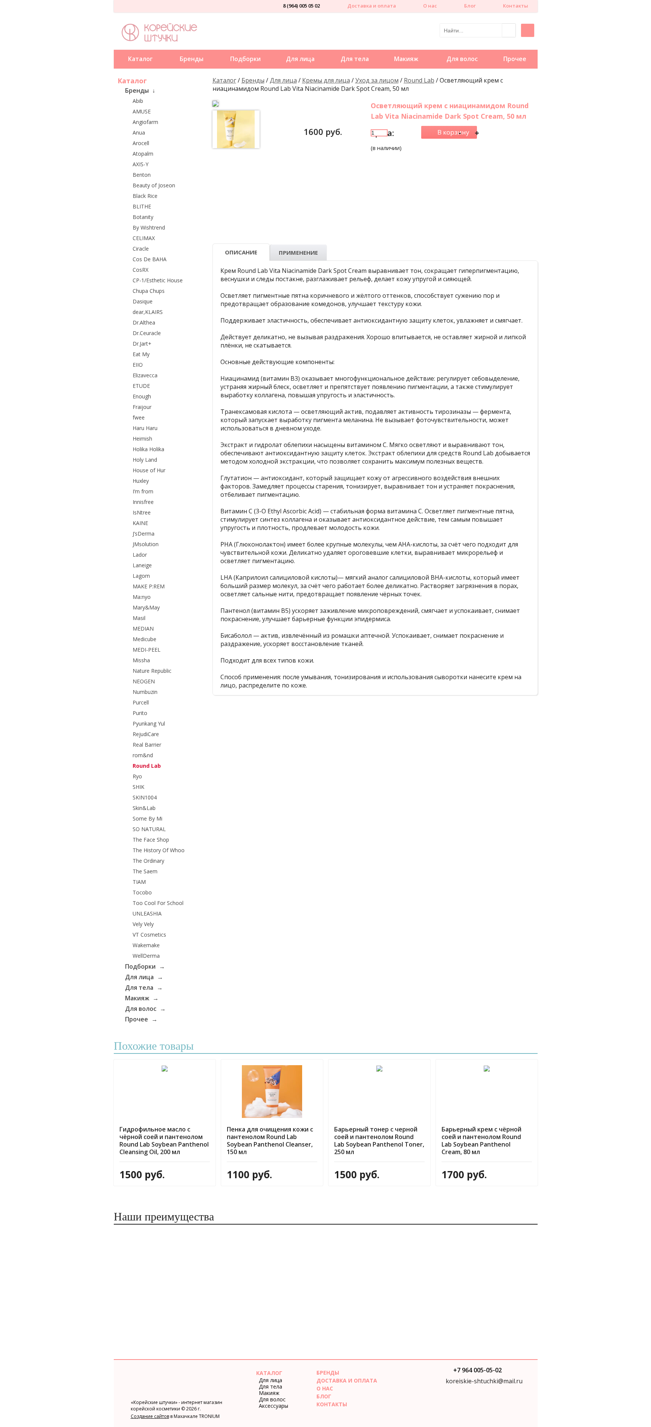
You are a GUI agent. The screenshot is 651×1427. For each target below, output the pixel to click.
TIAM (139, 881)
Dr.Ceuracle (147, 333)
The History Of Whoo (159, 850)
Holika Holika (148, 449)
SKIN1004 (145, 797)
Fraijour (142, 406)
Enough (142, 396)
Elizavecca (145, 375)
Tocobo (142, 892)
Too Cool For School (158, 902)
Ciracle (141, 248)
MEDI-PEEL (146, 649)
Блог (470, 5)
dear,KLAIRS (148, 311)
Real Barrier (147, 744)
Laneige (142, 565)
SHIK (138, 786)
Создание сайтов (150, 1416)
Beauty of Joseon (154, 185)
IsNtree (142, 512)
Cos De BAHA (150, 259)
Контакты (515, 5)
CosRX (140, 269)
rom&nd (143, 755)
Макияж (406, 59)
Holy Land (145, 459)
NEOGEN (144, 681)
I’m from (143, 491)
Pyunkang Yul (149, 723)
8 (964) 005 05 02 (301, 6)
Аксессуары (273, 1405)
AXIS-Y (140, 164)
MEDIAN (143, 628)
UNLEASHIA (147, 913)
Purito (140, 713)
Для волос (462, 59)
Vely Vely (143, 924)
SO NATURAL (149, 829)
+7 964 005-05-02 (477, 1371)
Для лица (300, 59)
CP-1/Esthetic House (158, 280)
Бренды (191, 59)
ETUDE (141, 385)
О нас (430, 5)
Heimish (142, 438)
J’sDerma (143, 533)
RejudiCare (146, 734)
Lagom (141, 575)
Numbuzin (145, 691)
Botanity (143, 216)
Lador (140, 554)
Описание (241, 252)
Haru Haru (145, 428)
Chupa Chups (149, 290)
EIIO (138, 364)
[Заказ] (449, 132)
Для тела (355, 59)
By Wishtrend (149, 227)
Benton (142, 174)
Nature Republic (152, 670)
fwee (139, 417)
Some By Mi (147, 818)
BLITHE (142, 206)
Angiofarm (145, 122)
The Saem (145, 871)
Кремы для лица (326, 80)
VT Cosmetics (149, 934)
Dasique (143, 301)
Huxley (141, 480)
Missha (141, 660)
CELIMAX (144, 238)
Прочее (514, 59)
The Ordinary (148, 860)
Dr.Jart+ (142, 343)
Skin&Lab (144, 807)
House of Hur (149, 470)
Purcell (141, 702)
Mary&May (146, 607)
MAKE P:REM (149, 586)
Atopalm (143, 153)
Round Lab (147, 765)
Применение (298, 252)
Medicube (144, 639)
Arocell (141, 143)
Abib (138, 100)
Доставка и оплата (371, 5)
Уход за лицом (377, 80)
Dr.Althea (144, 322)
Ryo (137, 776)
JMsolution (146, 544)
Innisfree (143, 501)
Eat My (141, 354)
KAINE (140, 523)
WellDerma (146, 955)
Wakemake (146, 945)
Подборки (245, 59)
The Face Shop (151, 839)
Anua (139, 132)
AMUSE (142, 111)
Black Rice (145, 195)
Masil (139, 618)
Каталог (140, 59)
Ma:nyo (142, 596)
